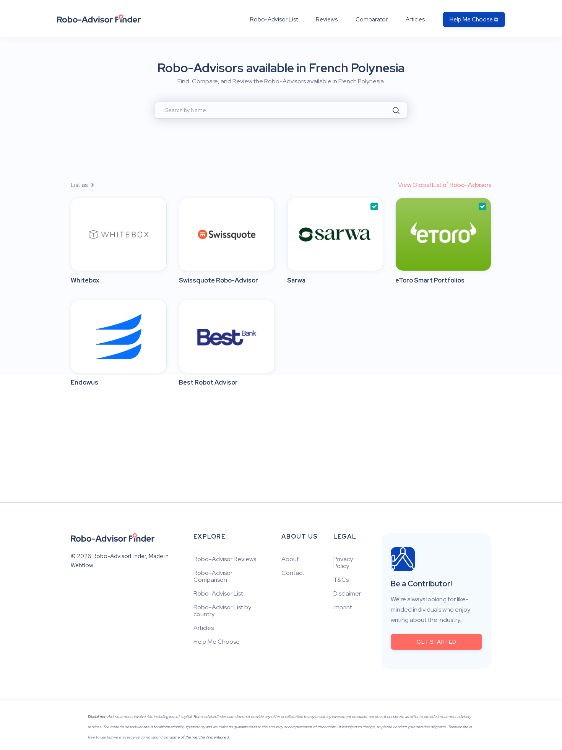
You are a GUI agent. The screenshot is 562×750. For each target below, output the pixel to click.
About (290, 559)
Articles (415, 19)
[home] (99, 19)
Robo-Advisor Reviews (224, 559)
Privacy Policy (343, 563)
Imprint (342, 607)
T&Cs (341, 579)
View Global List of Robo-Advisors (444, 185)
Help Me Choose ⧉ (474, 19)
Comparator (372, 19)
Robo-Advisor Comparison (212, 576)
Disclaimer (347, 593)
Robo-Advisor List (274, 19)
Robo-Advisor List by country (222, 611)
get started (436, 641)
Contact (292, 573)
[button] (87, 185)
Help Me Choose (216, 641)
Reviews (327, 19)
